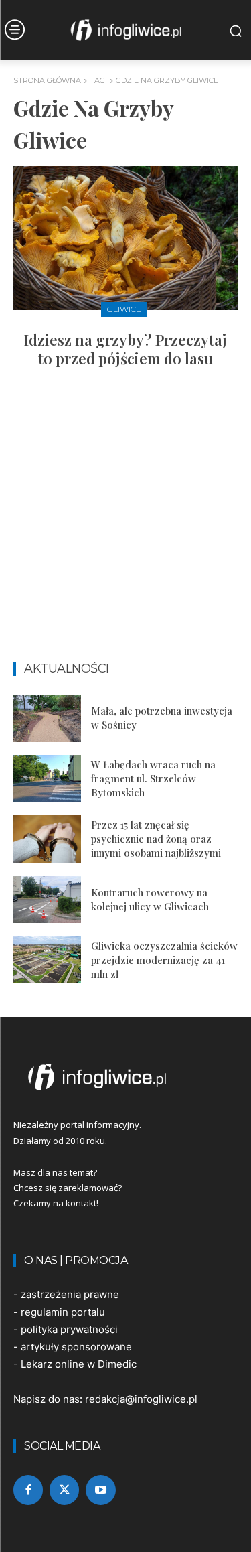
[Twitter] (64, 1489)
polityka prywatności (69, 1329)
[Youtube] (100, 1489)
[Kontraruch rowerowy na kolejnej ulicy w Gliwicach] (47, 899)
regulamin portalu (63, 1312)
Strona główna (47, 80)
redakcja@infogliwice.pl (141, 1399)
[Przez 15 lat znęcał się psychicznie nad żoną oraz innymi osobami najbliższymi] (47, 838)
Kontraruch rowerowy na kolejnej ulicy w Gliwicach (150, 899)
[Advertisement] (125, 520)
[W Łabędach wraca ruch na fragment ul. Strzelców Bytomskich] (47, 778)
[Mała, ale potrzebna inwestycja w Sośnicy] (47, 718)
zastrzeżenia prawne (70, 1294)
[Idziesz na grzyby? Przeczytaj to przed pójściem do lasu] (125, 237)
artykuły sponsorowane (76, 1346)
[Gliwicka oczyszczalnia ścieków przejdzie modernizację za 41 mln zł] (47, 959)
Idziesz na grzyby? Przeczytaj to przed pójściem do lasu (125, 349)
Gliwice (124, 309)
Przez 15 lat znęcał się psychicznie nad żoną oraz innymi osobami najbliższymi (156, 838)
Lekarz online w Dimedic (79, 1364)
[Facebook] (28, 1489)
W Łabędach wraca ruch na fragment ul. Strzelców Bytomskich (153, 778)
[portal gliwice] (125, 1077)
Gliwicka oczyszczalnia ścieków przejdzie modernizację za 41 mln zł (164, 960)
